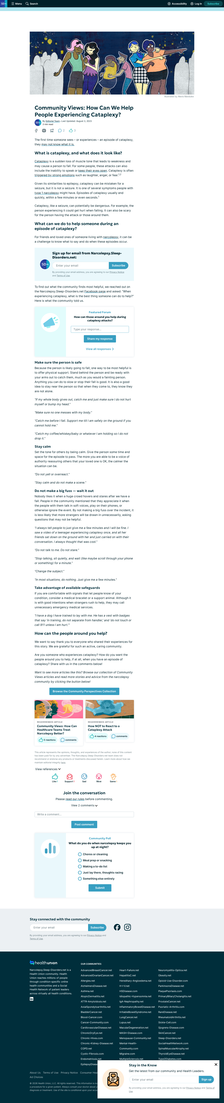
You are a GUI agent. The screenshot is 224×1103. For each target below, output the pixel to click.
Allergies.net (88, 980)
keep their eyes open (92, 170)
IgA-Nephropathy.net (131, 1001)
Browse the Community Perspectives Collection (84, 691)
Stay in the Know (143, 1065)
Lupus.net (125, 1022)
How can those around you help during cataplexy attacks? (100, 318)
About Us (35, 1072)
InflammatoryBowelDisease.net (137, 1006)
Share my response (100, 338)
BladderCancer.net (91, 1012)
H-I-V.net (124, 985)
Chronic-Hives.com (92, 1038)
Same (112, 778)
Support (69, 778)
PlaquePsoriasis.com (170, 991)
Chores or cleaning (95, 854)
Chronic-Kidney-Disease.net (97, 1043)
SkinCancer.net (167, 1032)
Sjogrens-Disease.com (171, 1027)
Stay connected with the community (60, 919)
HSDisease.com (128, 991)
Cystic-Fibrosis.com (92, 1053)
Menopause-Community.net (135, 1038)
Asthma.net (87, 991)
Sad (82, 778)
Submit (100, 887)
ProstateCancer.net (169, 1001)
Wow (97, 778)
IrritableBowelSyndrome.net (135, 1012)
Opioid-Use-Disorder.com (173, 980)
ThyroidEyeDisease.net (171, 1053)
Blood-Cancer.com (91, 1017)
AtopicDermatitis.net (92, 996)
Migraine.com (127, 1053)
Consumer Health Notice (94, 1072)
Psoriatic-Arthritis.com (171, 1006)
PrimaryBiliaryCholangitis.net (174, 996)
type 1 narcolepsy (47, 193)
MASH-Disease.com (130, 1032)
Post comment (84, 824)
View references (46, 769)
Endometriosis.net (91, 1058)
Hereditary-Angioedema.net (135, 980)
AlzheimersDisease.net (94, 985)
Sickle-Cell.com (167, 1022)
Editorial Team (53, 121)
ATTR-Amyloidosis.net (93, 1001)
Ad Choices (36, 1077)
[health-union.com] (43, 963)
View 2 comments (83, 805)
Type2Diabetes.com (169, 1058)
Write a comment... (49, 814)
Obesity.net (164, 975)
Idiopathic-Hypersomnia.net (135, 996)
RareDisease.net (167, 1012)
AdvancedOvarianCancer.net (97, 975)
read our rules (75, 799)
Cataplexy (42, 161)
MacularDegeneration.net (133, 1027)
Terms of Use (63, 275)
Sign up (206, 1079)
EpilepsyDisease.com (93, 1064)
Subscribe (213, 3)
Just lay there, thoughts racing (103, 872)
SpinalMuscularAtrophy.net (173, 1048)
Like (53, 778)
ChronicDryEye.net (91, 1032)
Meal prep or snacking (97, 860)
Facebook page (95, 291)
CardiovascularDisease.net (96, 1027)
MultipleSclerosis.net (131, 1058)
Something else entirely (98, 878)
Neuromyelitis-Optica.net (172, 970)
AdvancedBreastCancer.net (96, 970)
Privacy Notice (193, 1088)
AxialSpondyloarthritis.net (96, 1006)
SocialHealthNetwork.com (173, 1043)
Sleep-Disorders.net (169, 1038)
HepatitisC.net (127, 975)
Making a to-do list (95, 866)
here (63, 762)
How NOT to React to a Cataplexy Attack (104, 728)
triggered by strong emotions (55, 175)
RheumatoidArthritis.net (172, 1017)
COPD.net (86, 1048)
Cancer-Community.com (95, 1022)
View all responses (98, 349)
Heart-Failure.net (129, 970)
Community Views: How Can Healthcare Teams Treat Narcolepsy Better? (57, 729)
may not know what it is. (57, 144)
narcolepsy (110, 237)
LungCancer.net (128, 1017)
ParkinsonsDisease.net (171, 985)
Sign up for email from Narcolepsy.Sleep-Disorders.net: (87, 255)
